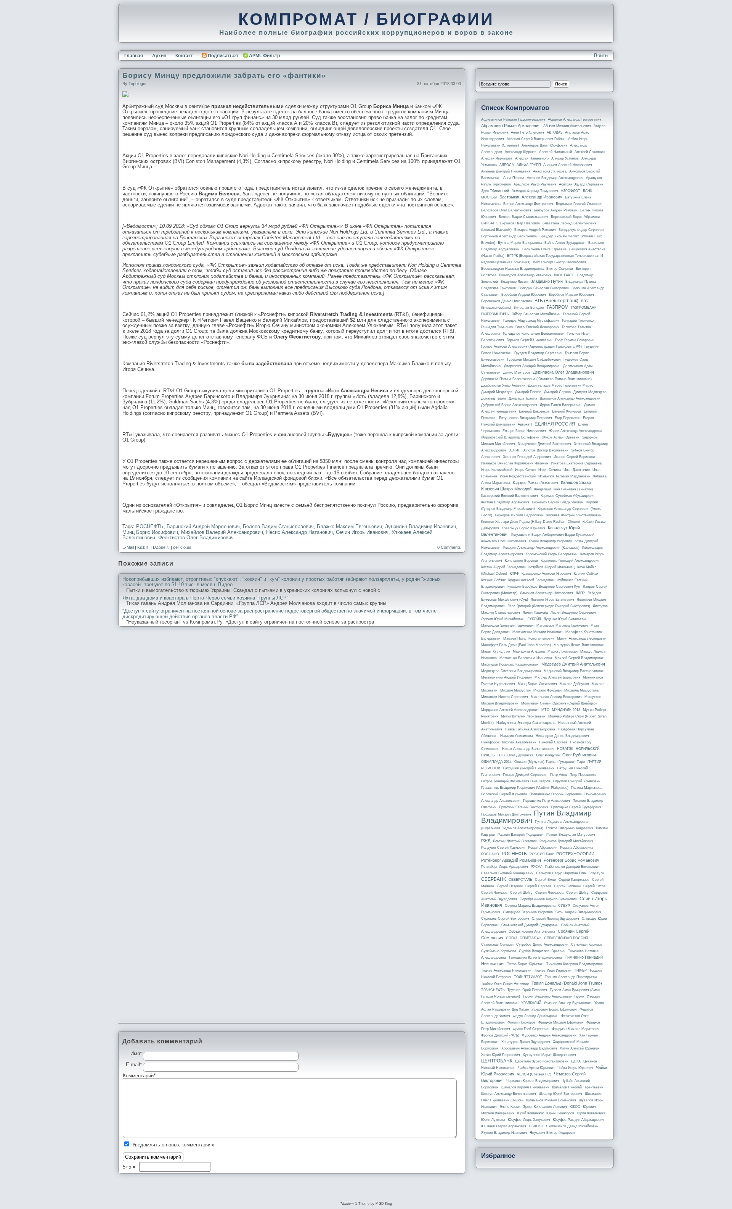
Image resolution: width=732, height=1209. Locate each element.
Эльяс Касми (509, 1107)
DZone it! (161, 547)
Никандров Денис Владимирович (562, 736)
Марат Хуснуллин (495, 651)
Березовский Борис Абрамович (576, 217)
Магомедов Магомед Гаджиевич (562, 625)
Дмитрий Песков (528, 392)
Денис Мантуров (516, 372)
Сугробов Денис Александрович (542, 944)
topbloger (137, 83)
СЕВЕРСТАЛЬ (520, 880)
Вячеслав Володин (529, 308)
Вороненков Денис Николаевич (506, 301)
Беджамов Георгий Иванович (579, 204)
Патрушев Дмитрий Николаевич (528, 768)
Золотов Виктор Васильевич (545, 450)
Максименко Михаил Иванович (537, 632)
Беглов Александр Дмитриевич (528, 204)
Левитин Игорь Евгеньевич (552, 599)
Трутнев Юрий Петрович (527, 990)
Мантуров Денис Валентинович (579, 645)
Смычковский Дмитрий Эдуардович (530, 925)
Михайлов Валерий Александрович (222, 532)
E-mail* (134, 1064)
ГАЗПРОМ (557, 307)
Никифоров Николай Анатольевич (508, 742)
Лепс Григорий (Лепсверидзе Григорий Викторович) (548, 606)
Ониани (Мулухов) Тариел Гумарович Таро (549, 762)
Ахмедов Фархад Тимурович (535, 191)
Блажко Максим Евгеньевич (349, 526)
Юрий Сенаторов (560, 1113)
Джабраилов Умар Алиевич (503, 385)
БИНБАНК (489, 223)
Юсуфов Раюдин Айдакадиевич (578, 1120)
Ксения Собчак (493, 580)
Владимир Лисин (514, 282)
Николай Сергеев (553, 742)
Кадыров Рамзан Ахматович (535, 483)
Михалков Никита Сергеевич (504, 697)
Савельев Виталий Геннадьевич (507, 873)
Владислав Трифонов (498, 288)
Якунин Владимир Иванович (504, 1133)
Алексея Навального (532, 158)
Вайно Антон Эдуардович (565, 243)
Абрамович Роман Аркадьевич (511, 125)
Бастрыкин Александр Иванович (530, 197)
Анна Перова (513, 178)
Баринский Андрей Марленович (203, 526)
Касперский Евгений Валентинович (509, 496)
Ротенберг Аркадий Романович (511, 860)
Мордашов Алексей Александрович (510, 710)
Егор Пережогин (567, 418)
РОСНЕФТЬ (150, 526)
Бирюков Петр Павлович (520, 223)
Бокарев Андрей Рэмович (535, 230)
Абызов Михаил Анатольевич (567, 126)
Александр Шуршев (520, 152)
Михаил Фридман (547, 690)
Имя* (136, 1053)
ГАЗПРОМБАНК (583, 308)
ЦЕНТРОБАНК (496, 1061)
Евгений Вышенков (534, 411)
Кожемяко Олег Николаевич (503, 541)
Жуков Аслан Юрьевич (561, 437)
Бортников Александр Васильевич (509, 236)
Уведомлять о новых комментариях (173, 1145)
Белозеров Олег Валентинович (506, 210)
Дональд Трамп (493, 398)
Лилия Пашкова (535, 612)
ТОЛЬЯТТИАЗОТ (528, 977)
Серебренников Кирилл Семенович (548, 899)
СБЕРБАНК (493, 879)
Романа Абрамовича (576, 848)
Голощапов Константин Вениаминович (534, 333)
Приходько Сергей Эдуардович (576, 807)
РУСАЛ (537, 867)
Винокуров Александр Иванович (525, 275)
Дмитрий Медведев (496, 392)
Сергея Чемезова (549, 893)
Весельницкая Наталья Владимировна (512, 269)
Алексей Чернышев (496, 158)
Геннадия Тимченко (497, 327)
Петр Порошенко (583, 775)
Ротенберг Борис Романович (571, 860)
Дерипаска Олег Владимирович (563, 372)
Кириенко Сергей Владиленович (558, 502)
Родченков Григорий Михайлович (566, 841)
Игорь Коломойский (496, 470)
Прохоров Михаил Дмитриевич (506, 814)
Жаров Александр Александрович (576, 431)
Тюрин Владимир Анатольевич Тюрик (553, 996)
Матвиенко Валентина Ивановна (525, 658)
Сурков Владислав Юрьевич (542, 951)
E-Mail (128, 547)
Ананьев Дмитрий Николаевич (505, 171)
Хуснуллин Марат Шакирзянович (549, 1055)
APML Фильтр (264, 55)
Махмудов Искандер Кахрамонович (510, 664)
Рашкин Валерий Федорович (521, 835)
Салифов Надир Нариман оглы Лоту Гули (570, 873)
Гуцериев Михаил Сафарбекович (534, 359)
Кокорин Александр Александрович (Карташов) (541, 548)
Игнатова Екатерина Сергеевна (576, 463)
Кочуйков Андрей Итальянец (551, 567)
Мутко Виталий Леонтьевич (523, 716)
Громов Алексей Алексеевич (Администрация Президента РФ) (531, 346)
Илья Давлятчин (576, 470)
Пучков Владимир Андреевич (569, 828)
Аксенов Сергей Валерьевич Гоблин (536, 139)
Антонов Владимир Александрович (555, 178)
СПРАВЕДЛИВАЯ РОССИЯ (566, 938)
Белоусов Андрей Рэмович (556, 210)
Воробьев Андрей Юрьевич (523, 295)
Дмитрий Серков (557, 392)
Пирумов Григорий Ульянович (576, 781)
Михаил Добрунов (574, 684)
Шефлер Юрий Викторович (560, 1094)
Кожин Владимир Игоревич (550, 541)
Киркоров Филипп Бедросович (519, 515)
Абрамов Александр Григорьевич (574, 119)
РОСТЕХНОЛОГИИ (575, 853)
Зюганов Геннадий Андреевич (527, 457)
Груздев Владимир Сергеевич (538, 353)
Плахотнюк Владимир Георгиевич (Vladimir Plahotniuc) (524, 788)
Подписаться (223, 55)
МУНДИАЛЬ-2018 (566, 710)
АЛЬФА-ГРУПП (529, 165)
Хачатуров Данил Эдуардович (525, 1042)
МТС (545, 710)
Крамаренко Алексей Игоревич (546, 573)
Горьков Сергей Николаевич (529, 340)
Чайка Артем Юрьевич (536, 1068)
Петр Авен (558, 775)
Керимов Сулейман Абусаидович (567, 496)
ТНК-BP (580, 970)
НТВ (501, 755)
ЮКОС (575, 1107)
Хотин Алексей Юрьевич (580, 1048)
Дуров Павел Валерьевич (560, 405)
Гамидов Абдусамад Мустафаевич (531, 320)
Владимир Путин (546, 281)
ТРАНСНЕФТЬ (493, 990)
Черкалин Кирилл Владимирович (532, 1081)
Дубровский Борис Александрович (509, 405)
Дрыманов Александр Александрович (570, 398)
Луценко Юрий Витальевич (566, 619)
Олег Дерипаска (520, 755)
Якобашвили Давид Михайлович (572, 1126)
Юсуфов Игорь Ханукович (529, 1120)
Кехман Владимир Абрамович (505, 502)
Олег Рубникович (579, 755)
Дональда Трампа (523, 398)
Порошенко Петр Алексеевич (546, 801)
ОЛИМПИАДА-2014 (496, 762)
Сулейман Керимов (586, 944)
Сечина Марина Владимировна (530, 906)
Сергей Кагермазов (574, 880)
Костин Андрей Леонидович (503, 567)
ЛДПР (580, 593)
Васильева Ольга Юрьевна (544, 249)
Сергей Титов (594, 886)
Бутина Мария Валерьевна (520, 243)
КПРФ (514, 573)
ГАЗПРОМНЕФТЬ (495, 314)
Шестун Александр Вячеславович (508, 1094)
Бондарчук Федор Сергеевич (582, 230)
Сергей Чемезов (494, 893)
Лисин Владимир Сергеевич (573, 612)
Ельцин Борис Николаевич (524, 431)
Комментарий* (133, 1075)
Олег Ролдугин (548, 755)
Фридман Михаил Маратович (575, 1029)
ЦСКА (576, 1061)
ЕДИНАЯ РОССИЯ (555, 424)
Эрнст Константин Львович (545, 1107)
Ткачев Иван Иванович (552, 970)
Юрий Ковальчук (530, 1113)
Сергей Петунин (510, 886)
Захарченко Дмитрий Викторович (544, 444)
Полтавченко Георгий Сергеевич (556, 794)
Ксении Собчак (586, 573)
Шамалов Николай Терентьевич (578, 1087)
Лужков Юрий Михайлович (503, 619)
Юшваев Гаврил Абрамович (503, 1126)
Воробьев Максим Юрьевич (571, 295)
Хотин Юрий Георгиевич (500, 1055)
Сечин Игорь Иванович (362, 532)
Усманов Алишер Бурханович (568, 1003)
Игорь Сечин (525, 470)
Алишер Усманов (565, 158)
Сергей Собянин (567, 886)
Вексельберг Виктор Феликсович (559, 262)
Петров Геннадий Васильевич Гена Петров (515, 781)
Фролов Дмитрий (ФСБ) (500, 1035)
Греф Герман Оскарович (574, 340)
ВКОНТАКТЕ (564, 275)
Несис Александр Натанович (299, 532)
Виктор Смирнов (559, 269)
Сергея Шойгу (577, 893)
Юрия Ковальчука (591, 1113)
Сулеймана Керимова (498, 951)
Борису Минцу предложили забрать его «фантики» (224, 75)
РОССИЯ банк (542, 854)
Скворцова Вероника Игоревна (528, 912)
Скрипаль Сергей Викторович (505, 918)
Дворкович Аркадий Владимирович (532, 366)
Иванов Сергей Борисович (575, 457)
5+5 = (130, 1167)
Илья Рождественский (518, 476)
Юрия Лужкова (493, 1120)
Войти (601, 55)
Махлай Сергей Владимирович (580, 658)
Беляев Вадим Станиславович (278, 526)
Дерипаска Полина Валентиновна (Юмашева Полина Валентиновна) (536, 379)
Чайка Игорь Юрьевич (575, 1068)
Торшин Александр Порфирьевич (572, 977)
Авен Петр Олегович (527, 132)
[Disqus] (291, 729)
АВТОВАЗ (554, 132)
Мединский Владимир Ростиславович (574, 671)
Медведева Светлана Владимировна (511, 671)
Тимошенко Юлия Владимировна (535, 957)
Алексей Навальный (555, 152)
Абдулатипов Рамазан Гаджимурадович (513, 119)
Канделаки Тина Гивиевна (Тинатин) (563, 489)
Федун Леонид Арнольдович (536, 1016)
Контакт (184, 55)
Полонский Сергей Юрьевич (504, 794)
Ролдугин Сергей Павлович (503, 848)
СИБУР (564, 906)
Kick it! (143, 547)
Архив (159, 55)
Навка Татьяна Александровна (530, 729)
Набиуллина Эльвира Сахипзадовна (525, 723)
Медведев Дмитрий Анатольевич (573, 664)
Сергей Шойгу (521, 893)
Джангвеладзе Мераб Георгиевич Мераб (560, 385)
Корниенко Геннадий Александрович (570, 561)
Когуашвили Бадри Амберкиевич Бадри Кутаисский (552, 535)
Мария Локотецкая (562, 651)
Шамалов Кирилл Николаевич (525, 1087)
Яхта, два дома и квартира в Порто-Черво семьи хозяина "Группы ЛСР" (205, 598)
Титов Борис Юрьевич (525, 964)
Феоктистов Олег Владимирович (196, 537)
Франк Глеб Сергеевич (531, 1029)
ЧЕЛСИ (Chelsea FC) (534, 1074)
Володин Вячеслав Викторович (543, 288)
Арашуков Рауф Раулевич (535, 184)
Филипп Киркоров (521, 1022)
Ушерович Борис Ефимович (554, 1009)
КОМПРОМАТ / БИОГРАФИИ (366, 19)
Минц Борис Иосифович (150, 532)
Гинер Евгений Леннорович (537, 327)
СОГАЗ (511, 938)
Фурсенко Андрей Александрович (549, 1035)
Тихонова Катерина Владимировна (574, 964)
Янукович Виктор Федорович (553, 1133)
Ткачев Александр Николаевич (506, 970)
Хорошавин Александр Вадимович (529, 1048)
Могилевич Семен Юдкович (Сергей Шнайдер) (559, 703)
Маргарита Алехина (529, 651)
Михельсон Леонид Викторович (556, 697)
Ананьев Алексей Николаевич (567, 165)
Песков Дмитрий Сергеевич (525, 775)
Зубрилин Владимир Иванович (420, 526)
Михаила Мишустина (581, 690)
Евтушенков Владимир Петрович (525, 418)
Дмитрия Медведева (590, 392)
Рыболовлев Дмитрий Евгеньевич (572, 867)
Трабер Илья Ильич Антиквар (505, 983)
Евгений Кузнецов (566, 411)
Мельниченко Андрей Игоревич (506, 677)
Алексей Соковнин (590, 152)
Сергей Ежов (545, 880)
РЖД (485, 840)
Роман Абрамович (542, 848)
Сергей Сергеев (538, 886)
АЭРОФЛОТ (570, 191)
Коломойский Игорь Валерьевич (552, 554)
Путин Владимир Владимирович (536, 816)
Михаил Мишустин (515, 690)
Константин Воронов (521, 561)
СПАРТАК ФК (530, 938)
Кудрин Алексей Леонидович (531, 580)
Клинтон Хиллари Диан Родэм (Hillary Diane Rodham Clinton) (530, 522)
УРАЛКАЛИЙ (531, 1003)
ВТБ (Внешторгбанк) (556, 300)
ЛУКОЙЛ (534, 619)
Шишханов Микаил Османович (551, 1100)
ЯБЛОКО (536, 1126)
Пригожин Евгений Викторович (523, 807)
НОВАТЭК (565, 749)
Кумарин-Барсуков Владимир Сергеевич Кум (543, 586)
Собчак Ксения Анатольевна (532, 931)
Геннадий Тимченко (578, 320)
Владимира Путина (580, 282)
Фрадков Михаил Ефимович (561, 1022)
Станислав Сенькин (497, 944)
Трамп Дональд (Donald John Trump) (566, 983)
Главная (133, 55)
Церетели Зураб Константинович (541, 1061)
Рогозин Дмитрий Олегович (515, 841)
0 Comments (449, 547)
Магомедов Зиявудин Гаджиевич (507, 625)
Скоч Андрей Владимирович (578, 912)
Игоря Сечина (549, 470)
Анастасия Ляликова (550, 171)
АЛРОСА (506, 165)
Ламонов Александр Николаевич (546, 593)
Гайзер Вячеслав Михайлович (536, 314)
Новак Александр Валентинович (528, 749)
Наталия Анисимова (516, 736)
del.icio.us (182, 547)
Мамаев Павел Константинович (528, 638)
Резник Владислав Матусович (570, 835)
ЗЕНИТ (514, 450)
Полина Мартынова (586, 788)
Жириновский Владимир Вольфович (510, 437)
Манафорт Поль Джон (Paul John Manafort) (516, 645)
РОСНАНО (490, 854)
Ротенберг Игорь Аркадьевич (504, 867)
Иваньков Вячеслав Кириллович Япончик (514, 463)
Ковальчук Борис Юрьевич (523, 528)
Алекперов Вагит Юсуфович (544, 145)
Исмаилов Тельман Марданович (564, 476)
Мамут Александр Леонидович (582, 638)
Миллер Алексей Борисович (557, 677)
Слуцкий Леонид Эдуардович (555, 918)
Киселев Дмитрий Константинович (574, 515)
